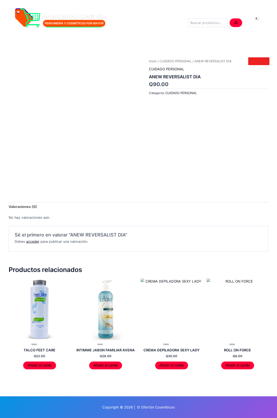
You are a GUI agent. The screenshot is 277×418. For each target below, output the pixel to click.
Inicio (153, 61)
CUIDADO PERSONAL (175, 61)
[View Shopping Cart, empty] (251, 22)
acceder (32, 241)
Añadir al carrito (39, 365)
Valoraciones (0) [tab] (23, 206)
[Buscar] (236, 22)
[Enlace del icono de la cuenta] (265, 22)
